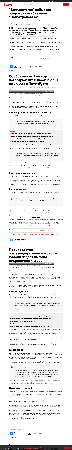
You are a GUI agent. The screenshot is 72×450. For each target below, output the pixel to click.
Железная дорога (38, 428)
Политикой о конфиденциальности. (30, 448)
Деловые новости (25, 428)
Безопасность (18, 236)
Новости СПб (18, 234)
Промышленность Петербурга (47, 428)
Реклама (50, 4)
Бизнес (19, 428)
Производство (18, 429)
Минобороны (53, 234)
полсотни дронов (36, 217)
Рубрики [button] (25, 4)
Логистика (47, 234)
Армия (58, 234)
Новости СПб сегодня (27, 234)
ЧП (39, 234)
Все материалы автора (25, 24)
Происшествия (34, 234)
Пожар (42, 234)
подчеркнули (48, 201)
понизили (40, 225)
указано (15, 180)
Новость (13, 234)
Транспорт (32, 428)
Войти (66, 4)
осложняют (31, 219)
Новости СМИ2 (12, 70)
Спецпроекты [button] (34, 4)
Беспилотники (12, 236)
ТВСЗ (24, 275)
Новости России (12, 429)
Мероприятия (43, 4)
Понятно (68, 447)
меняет (43, 222)
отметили (40, 123)
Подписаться (36, 1)
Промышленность (58, 428)
